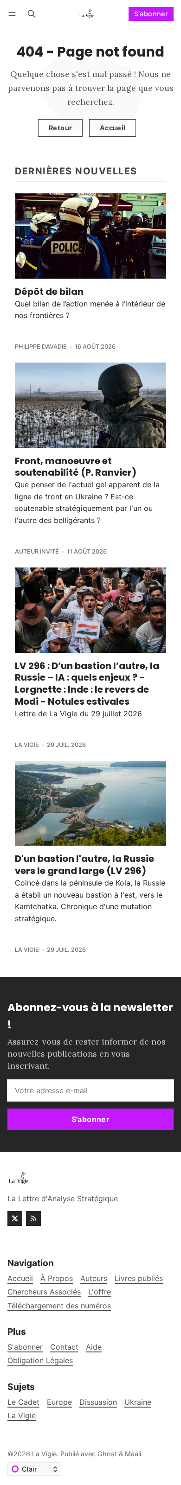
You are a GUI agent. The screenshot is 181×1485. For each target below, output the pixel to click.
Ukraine (137, 1402)
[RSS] (33, 1218)
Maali (133, 1454)
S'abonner (151, 14)
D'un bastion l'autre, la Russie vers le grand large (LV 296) (84, 864)
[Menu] (13, 13)
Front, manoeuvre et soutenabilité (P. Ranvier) (75, 466)
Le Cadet (23, 1402)
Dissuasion (98, 1402)
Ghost (107, 1454)
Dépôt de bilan (49, 291)
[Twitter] (14, 1218)
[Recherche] (31, 13)
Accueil (113, 128)
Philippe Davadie (41, 346)
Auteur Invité (37, 551)
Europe (59, 1402)
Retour (60, 128)
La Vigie (27, 744)
